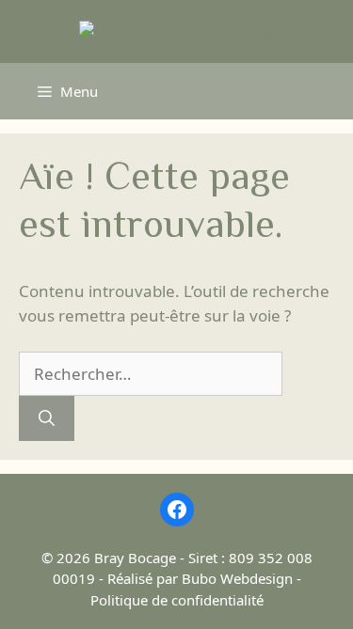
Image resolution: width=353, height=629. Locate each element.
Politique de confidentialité (177, 599)
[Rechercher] (46, 418)
